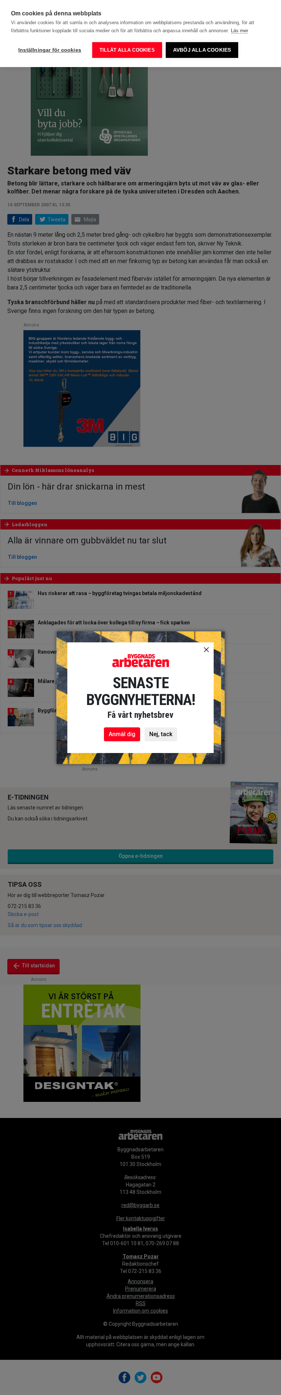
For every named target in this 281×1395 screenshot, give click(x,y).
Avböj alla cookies (202, 50)
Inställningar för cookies (49, 50)
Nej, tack (160, 734)
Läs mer (239, 30)
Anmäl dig (122, 734)
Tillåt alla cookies (127, 50)
